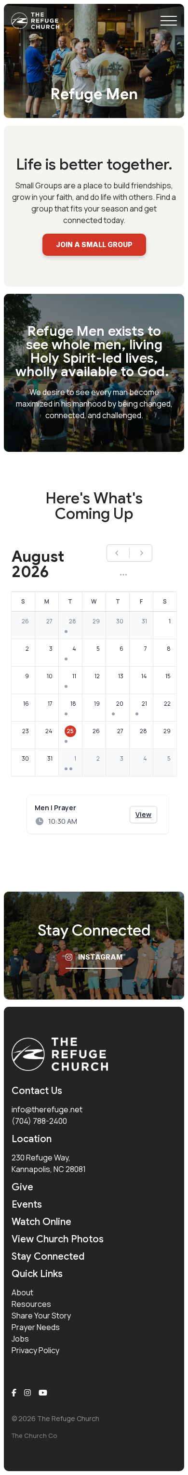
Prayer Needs (36, 1327)
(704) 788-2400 (39, 1121)
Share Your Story (41, 1315)
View (146, 814)
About (22, 1292)
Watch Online (41, 1222)
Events (27, 1204)
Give (22, 1187)
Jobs (20, 1338)
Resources (31, 1304)
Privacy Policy (35, 1350)
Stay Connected (48, 1257)
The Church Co (34, 1435)
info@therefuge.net (47, 1109)
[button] (169, 21)
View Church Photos (58, 1239)
